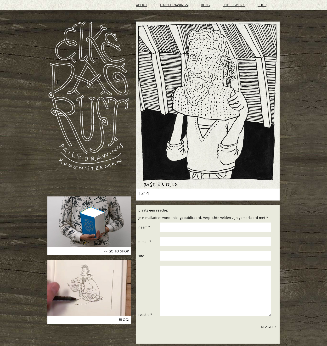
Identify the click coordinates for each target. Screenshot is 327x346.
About (141, 5)
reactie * (145, 314)
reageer (268, 326)
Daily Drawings (174, 5)
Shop (262, 5)
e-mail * (144, 241)
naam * (144, 227)
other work (234, 5)
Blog (205, 5)
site (141, 256)
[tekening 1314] (207, 105)
